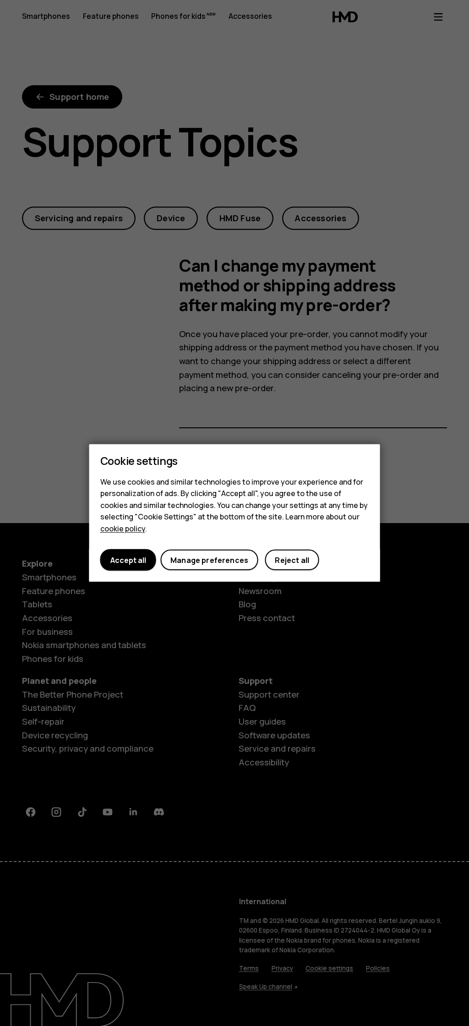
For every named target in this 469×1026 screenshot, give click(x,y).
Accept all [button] (128, 560)
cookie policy (122, 529)
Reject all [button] (292, 560)
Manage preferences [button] (209, 560)
